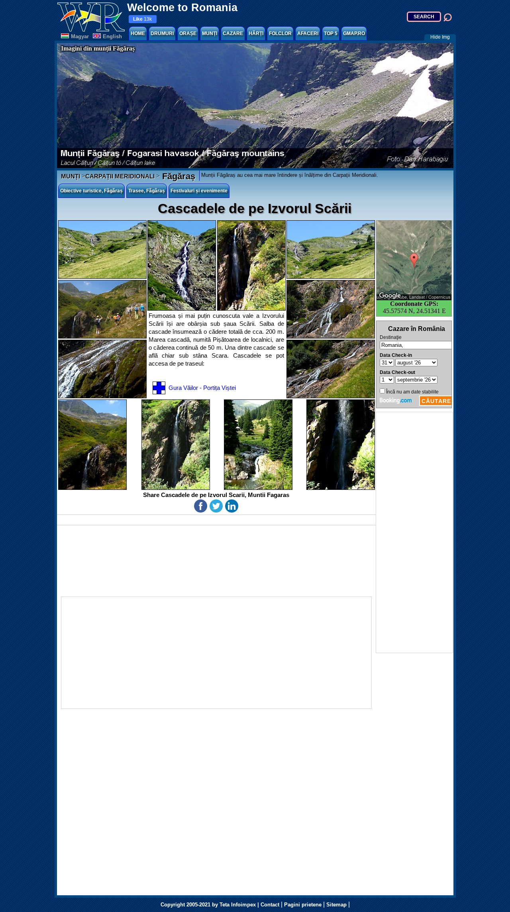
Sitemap (336, 905)
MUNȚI (209, 33)
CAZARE (233, 33)
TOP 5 (330, 33)
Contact (270, 905)
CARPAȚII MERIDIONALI (120, 176)
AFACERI (307, 33)
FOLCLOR (280, 33)
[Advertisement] (414, 532)
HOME (138, 33)
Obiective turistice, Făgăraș (91, 191)
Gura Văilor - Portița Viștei (202, 387)
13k (142, 19)
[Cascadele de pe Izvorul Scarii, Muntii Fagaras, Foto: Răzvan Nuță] (251, 265)
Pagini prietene (303, 905)
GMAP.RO (354, 33)
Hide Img (440, 37)
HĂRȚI (256, 33)
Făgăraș (177, 176)
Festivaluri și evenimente (199, 191)
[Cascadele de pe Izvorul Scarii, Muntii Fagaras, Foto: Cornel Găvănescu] (102, 249)
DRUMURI (162, 33)
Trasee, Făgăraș (146, 191)
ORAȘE (187, 33)
